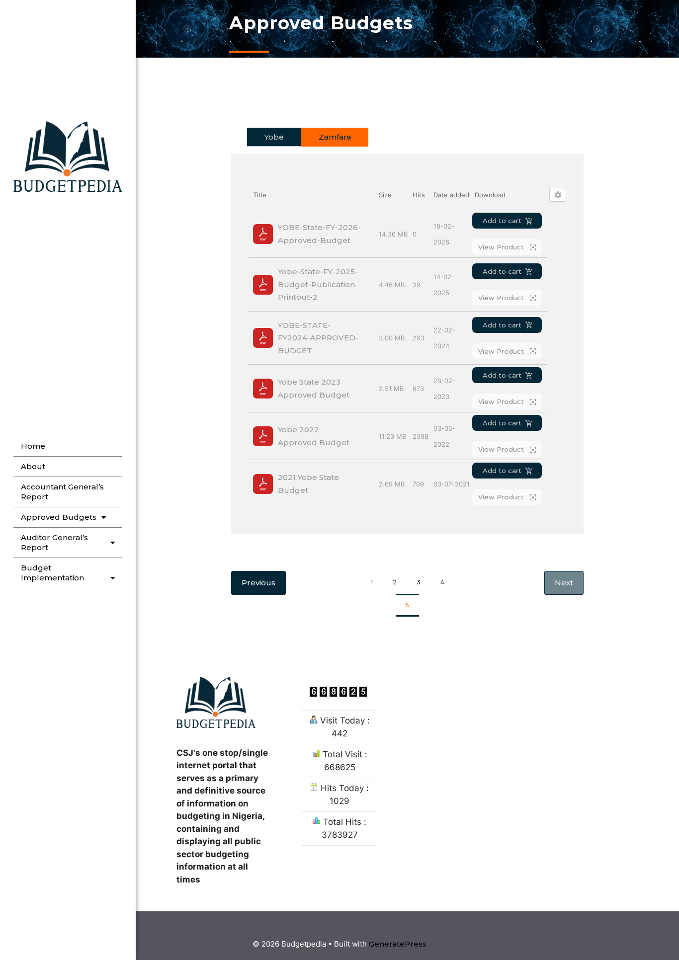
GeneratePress (397, 944)
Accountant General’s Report (62, 491)
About (33, 466)
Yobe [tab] (274, 137)
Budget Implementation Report (52, 577)
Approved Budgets (58, 517)
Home (33, 446)
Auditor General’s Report (54, 542)
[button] (564, 583)
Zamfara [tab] (335, 137)
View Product (502, 247)
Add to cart (502, 221)
